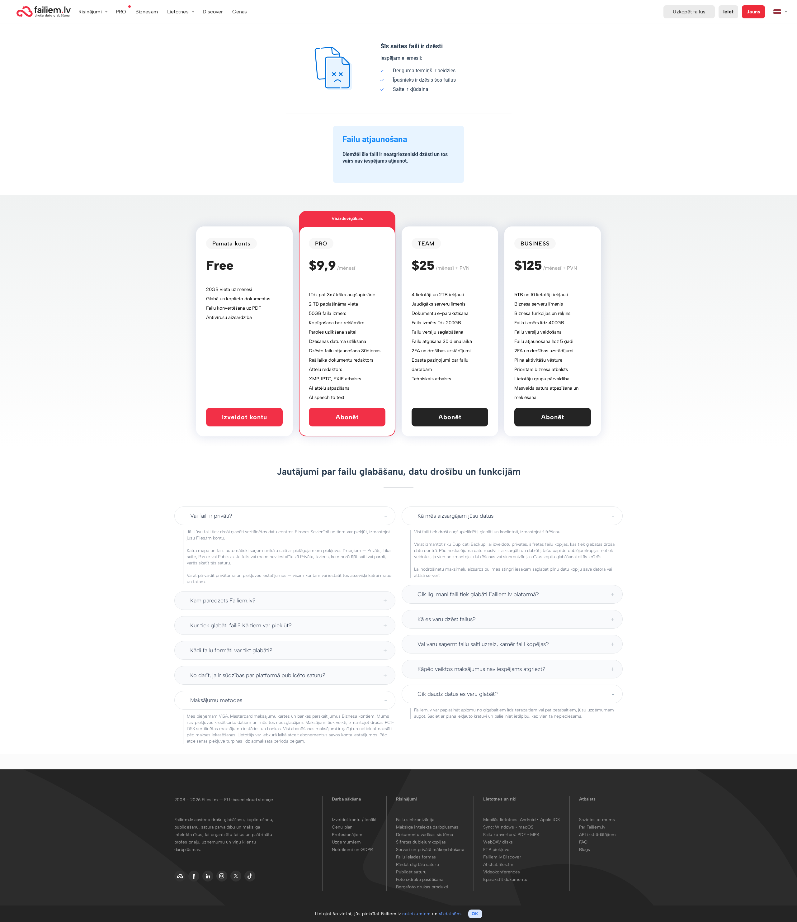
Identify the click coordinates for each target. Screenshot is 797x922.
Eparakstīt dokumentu (505, 879)
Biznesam (146, 12)
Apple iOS (550, 819)
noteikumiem (416, 913)
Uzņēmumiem (346, 842)
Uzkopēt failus (689, 12)
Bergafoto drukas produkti (422, 887)
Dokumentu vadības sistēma (424, 834)
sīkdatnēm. (450, 913)
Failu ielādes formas (416, 857)
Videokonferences (501, 872)
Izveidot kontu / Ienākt (354, 819)
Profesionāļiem (347, 834)
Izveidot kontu (244, 417)
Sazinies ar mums (597, 819)
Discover (213, 12)
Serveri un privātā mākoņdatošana (430, 849)
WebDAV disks (498, 842)
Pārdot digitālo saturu (417, 864)
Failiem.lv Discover (502, 857)
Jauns (753, 12)
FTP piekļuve (496, 849)
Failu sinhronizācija (415, 819)
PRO (121, 12)
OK (475, 913)
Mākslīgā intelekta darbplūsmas (427, 827)
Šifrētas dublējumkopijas (421, 842)
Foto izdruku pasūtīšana (419, 879)
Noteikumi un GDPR (352, 849)
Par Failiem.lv (592, 827)
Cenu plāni (343, 827)
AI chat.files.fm (498, 864)
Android (528, 819)
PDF (521, 834)
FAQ (583, 842)
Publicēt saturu (411, 872)
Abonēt (347, 417)
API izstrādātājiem (597, 834)
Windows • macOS (514, 827)
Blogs (584, 849)
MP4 (535, 834)
